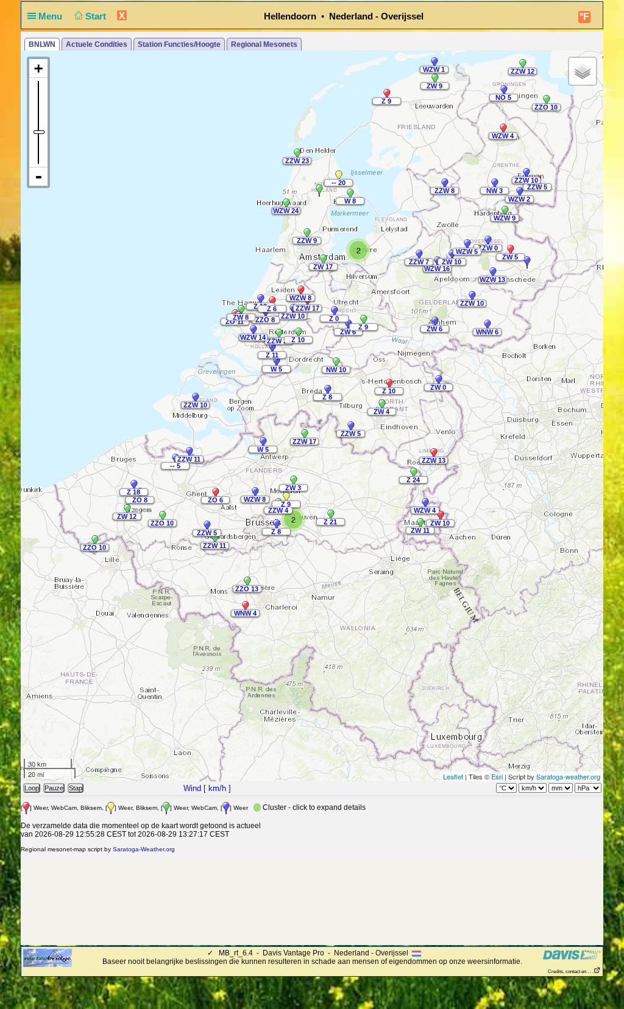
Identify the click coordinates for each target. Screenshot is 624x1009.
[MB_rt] (47, 957)
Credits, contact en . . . (571, 971)
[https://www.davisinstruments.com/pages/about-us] (572, 954)
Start (97, 16)
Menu (51, 16)
